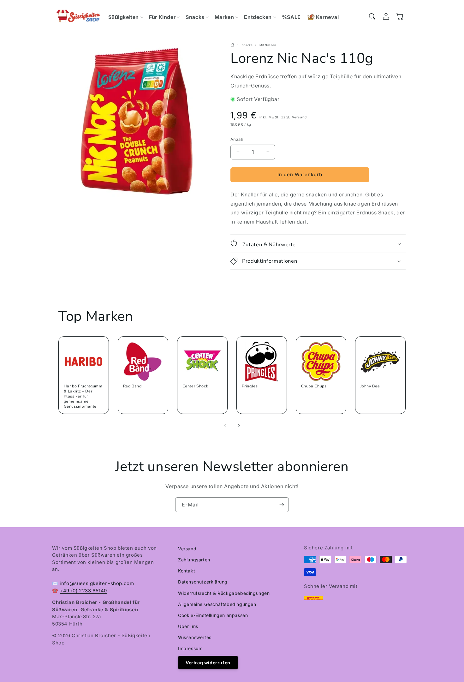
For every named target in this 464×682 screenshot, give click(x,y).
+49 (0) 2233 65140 (83, 591)
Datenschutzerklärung (203, 581)
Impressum (190, 648)
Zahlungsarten (194, 559)
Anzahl (237, 139)
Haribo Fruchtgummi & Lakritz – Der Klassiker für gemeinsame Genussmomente (84, 396)
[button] (125, 17)
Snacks (247, 45)
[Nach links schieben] (225, 426)
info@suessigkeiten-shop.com (97, 583)
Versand (299, 117)
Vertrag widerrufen (208, 662)
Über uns (188, 626)
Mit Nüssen (267, 45)
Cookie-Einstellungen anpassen (213, 615)
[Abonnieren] (282, 504)
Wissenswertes (194, 637)
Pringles (249, 386)
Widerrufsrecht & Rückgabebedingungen (224, 593)
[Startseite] (233, 45)
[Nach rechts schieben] (239, 426)
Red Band (132, 386)
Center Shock (195, 386)
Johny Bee (370, 386)
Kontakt (186, 570)
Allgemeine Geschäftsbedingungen (217, 604)
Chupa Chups (313, 386)
